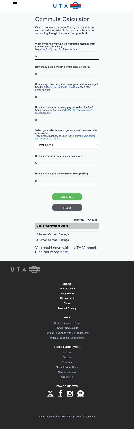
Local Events (67, 293)
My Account (67, 298)
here (64, 252)
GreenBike (67, 376)
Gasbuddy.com (43, 112)
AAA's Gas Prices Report (78, 110)
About (67, 303)
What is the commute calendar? (67, 337)
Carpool (67, 357)
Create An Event (67, 288)
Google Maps (47, 49)
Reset (67, 207)
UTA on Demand (67, 371)
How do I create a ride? (67, 327)
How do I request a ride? (67, 322)
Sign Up (67, 283)
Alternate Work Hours (67, 367)
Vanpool (67, 352)
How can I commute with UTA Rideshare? (67, 332)
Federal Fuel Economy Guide (59, 86)
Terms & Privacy (67, 308)
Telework (67, 362)
